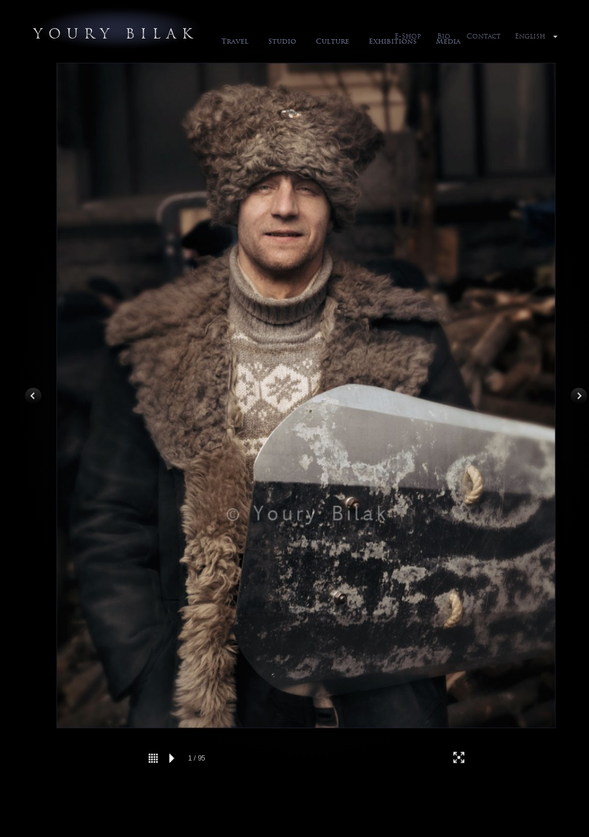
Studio (282, 41)
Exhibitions (392, 41)
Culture (332, 41)
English (530, 36)
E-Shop (408, 36)
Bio (443, 36)
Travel (234, 41)
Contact (483, 36)
